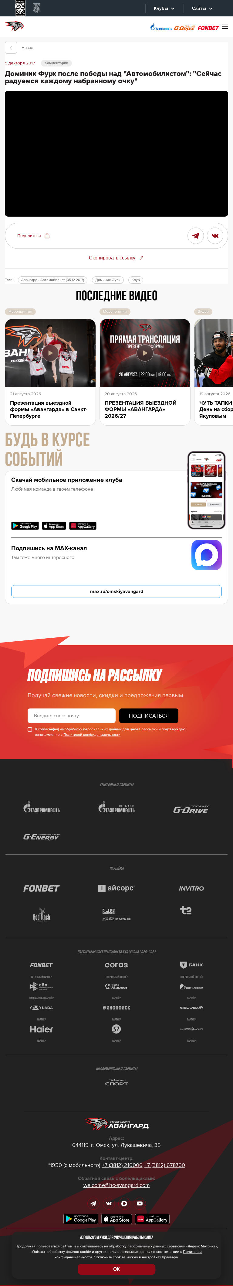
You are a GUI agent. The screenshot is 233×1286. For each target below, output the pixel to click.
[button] (33, 236)
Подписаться (149, 715)
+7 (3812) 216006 (122, 1165)
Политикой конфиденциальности (91, 734)
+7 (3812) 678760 (164, 1165)
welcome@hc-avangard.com (116, 1185)
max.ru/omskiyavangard (116, 591)
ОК (116, 1269)
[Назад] (11, 48)
